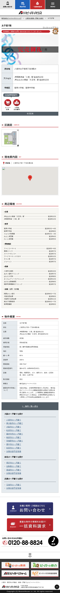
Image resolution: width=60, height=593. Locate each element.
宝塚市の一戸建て (13, 485)
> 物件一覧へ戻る (30, 406)
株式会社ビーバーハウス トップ (11, 18)
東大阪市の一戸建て (14, 423)
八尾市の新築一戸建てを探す (35, 18)
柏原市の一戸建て (13, 437)
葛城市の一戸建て (13, 470)
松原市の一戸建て (13, 430)
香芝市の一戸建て (13, 463)
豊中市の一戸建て (13, 444)
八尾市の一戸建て (13, 420)
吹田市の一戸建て (13, 448)
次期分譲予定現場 (13, 451)
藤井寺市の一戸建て (14, 434)
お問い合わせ (7, 4)
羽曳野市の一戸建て (14, 441)
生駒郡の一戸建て (13, 466)
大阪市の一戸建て (13, 427)
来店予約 (22, 4)
